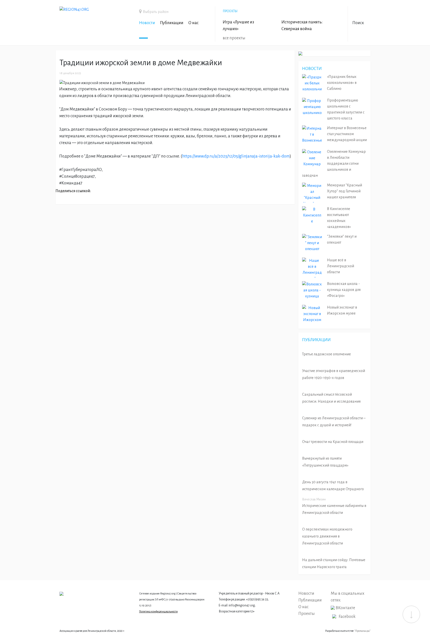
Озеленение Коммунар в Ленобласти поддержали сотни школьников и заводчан (334, 163)
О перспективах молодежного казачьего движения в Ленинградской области (327, 536)
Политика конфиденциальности (158, 611)
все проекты (234, 38)
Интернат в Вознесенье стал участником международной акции (347, 134)
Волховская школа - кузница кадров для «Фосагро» (344, 290)
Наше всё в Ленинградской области (340, 266)
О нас (193, 23)
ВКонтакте (345, 608)
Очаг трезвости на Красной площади (332, 442)
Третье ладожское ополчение (326, 354)
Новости (147, 23)
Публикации (171, 23)
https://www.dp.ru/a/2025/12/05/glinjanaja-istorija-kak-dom (236, 156)
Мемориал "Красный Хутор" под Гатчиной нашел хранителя (344, 191)
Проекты (306, 613)
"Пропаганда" (362, 630)
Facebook (347, 616)
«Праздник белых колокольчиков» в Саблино (342, 83)
